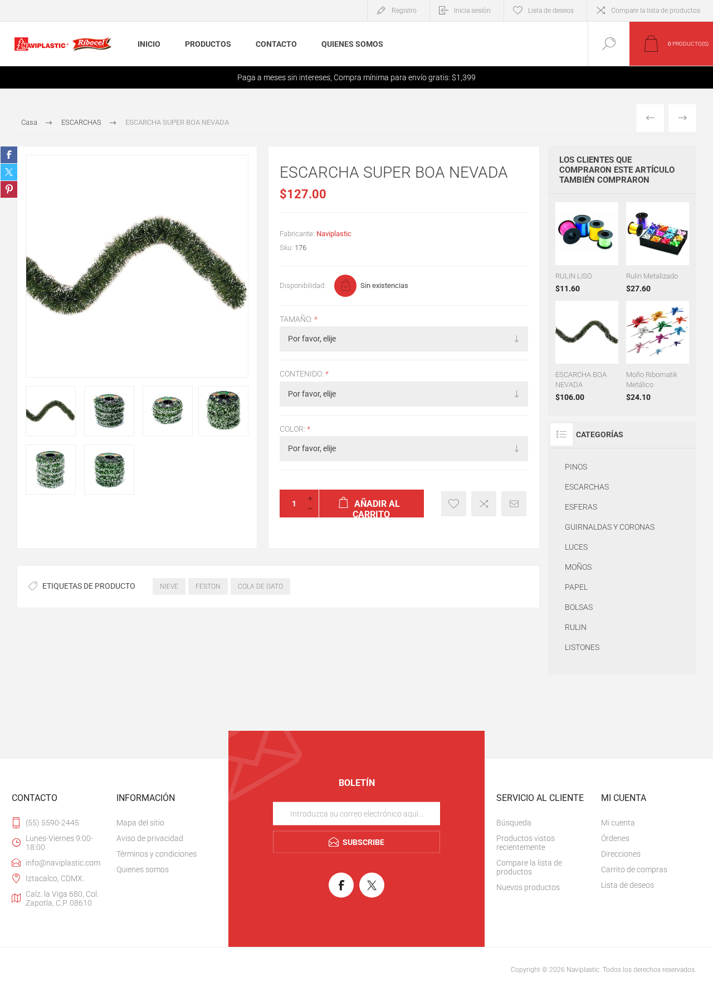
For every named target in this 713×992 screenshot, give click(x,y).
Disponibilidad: (303, 285)
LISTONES (582, 647)
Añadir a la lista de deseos (453, 503)
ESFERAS (581, 506)
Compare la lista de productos (655, 10)
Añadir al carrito (598, 237)
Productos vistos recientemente (525, 843)
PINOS (576, 466)
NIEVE (169, 586)
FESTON (208, 586)
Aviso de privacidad (149, 838)
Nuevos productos (528, 887)
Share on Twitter (9, 172)
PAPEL (576, 587)
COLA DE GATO (260, 586)
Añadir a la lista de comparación (483, 503)
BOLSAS (579, 607)
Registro (404, 10)
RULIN (576, 627)
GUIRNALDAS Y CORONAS (610, 526)
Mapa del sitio (140, 822)
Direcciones (621, 853)
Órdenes (615, 838)
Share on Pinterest (9, 189)
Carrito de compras (634, 869)
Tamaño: (297, 319)
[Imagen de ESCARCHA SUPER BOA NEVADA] (51, 411)
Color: (293, 428)
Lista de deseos (627, 885)
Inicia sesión (472, 10)
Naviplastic (333, 233)
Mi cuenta (618, 822)
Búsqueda (513, 822)
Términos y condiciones (156, 853)
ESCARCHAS (587, 486)
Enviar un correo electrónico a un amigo (513, 503)
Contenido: (302, 374)
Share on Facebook (9, 154)
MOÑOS (578, 567)
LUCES (576, 547)
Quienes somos (142, 869)
